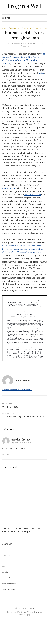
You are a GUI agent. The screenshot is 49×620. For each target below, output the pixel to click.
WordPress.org (8, 589)
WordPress (21, 612)
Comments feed (9, 584)
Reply (6, 454)
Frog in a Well (24, 6)
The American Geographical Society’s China (23, 416)
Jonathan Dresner (20, 439)
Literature (15, 28)
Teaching (27, 28)
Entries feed (7, 578)
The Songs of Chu (10, 407)
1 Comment (24, 46)
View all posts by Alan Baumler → (17, 389)
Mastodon (7, 544)
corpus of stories (32, 194)
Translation (40, 28)
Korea (5, 28)
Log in (5, 572)
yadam (41, 73)
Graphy (36, 612)
